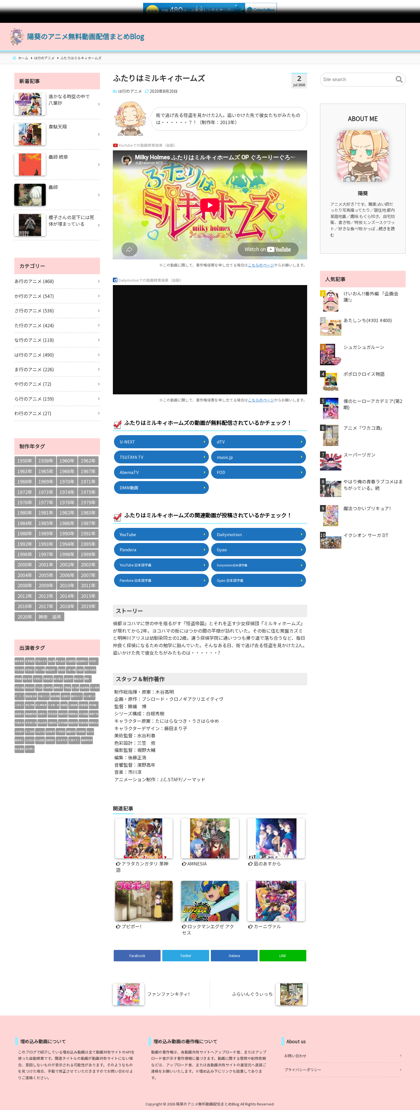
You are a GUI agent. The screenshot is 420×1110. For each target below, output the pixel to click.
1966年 (67, 471)
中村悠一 (93, 661)
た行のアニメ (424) (34, 325)
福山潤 (51, 661)
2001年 (46, 564)
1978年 (67, 502)
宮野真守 (68, 678)
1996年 (24, 554)
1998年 (67, 554)
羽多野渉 (50, 731)
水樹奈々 (42, 713)
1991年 (88, 533)
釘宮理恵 (19, 669)
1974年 (67, 492)
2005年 (46, 575)
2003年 (88, 564)
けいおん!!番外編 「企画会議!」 (370, 296)
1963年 (24, 471)
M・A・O (19, 696)
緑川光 (90, 731)
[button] (399, 79)
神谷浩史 (27, 678)
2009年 (46, 585)
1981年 (46, 512)
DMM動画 (129, 488)
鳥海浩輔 (55, 696)
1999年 (88, 554)
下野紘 (67, 687)
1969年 (46, 481)
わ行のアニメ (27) (32, 413)
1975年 (88, 492)
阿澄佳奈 (52, 713)
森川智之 (58, 678)
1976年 (24, 502)
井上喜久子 (89, 696)
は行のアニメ (130, 91)
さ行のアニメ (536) (34, 310)
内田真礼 (52, 722)
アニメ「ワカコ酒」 (364, 428)
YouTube (128, 534)
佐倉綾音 (84, 687)
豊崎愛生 (58, 687)
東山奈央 (42, 722)
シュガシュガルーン (363, 347)
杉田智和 (70, 661)
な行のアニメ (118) (34, 339)
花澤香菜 (29, 661)
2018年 (67, 606)
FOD (221, 472)
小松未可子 (61, 740)
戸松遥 (38, 687)
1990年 (67, 533)
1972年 (24, 492)
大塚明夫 (60, 731)
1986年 (67, 523)
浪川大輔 (40, 669)
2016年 (24, 606)
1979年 (88, 502)
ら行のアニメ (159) (34, 398)
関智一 (88, 678)
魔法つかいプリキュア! (367, 508)
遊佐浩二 (19, 740)
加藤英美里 (87, 740)
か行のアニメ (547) (34, 295)
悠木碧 (75, 687)
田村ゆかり (77, 696)
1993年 (46, 543)
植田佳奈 (73, 722)
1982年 (67, 512)
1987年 (88, 523)
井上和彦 (94, 687)
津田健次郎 (31, 713)
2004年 (24, 575)
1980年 (24, 512)
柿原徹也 (73, 713)
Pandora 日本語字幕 (135, 580)
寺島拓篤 (83, 722)
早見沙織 (19, 687)
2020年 (24, 616)
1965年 (46, 471)
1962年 (88, 460)
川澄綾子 (65, 696)
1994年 (67, 543)
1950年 (24, 460)
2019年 (88, 606)
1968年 (24, 481)
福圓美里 (70, 731)
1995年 (88, 543)
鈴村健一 (93, 705)
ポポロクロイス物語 (364, 374)
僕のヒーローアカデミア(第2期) (372, 404)
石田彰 (80, 669)
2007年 (88, 575)
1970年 (67, 481)
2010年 (67, 585)
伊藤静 (18, 678)
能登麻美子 (82, 661)
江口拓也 (29, 740)
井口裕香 (83, 713)
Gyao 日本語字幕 (230, 580)
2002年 (67, 564)
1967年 (88, 471)
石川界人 (29, 748)
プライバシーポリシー (302, 1069)
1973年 (46, 492)
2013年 (46, 595)
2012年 (24, 595)
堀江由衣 (60, 661)
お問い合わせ (295, 1055)
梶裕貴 (61, 669)
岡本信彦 (29, 687)
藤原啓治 (93, 722)
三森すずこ (74, 740)
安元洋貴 (29, 705)
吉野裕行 (50, 740)
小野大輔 (70, 669)
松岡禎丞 (48, 687)
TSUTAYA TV (131, 457)
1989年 (46, 533)
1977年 (46, 502)
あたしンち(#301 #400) (367, 320)
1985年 (46, 523)
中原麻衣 (81, 731)
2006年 (67, 575)
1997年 (46, 554)
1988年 (24, 533)
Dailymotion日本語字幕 (232, 565)
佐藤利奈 (62, 713)
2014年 (67, 595)
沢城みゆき (41, 661)
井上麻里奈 (41, 705)
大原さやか (43, 696)
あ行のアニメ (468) (34, 281)
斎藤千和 (93, 713)
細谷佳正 (78, 678)
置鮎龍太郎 (31, 696)
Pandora (128, 549)
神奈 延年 (50, 616)
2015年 (88, 595)
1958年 (46, 460)
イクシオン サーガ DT (366, 535)
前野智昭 (83, 705)
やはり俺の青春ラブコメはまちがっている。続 (373, 484)
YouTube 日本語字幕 (135, 564)
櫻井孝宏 (19, 661)
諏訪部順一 (51, 669)
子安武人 (37, 678)
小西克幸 (73, 705)
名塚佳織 (62, 722)
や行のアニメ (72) (32, 383)
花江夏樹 (29, 731)
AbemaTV (129, 472)
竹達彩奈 (19, 722)
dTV (221, 442)
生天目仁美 (31, 722)
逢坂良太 (19, 713)
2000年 (24, 564)
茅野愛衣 (48, 678)
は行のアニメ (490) (34, 354)
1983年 (88, 512)
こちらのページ (261, 265)
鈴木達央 (19, 748)
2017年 (46, 606)
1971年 (88, 481)
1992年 (24, 543)
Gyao (222, 549)
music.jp (225, 457)
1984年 (24, 523)
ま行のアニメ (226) (34, 369)
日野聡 (64, 705)
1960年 (67, 460)
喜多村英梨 (90, 669)
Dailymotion (229, 534)
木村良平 (19, 731)
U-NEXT (127, 442)
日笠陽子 (29, 669)
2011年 (88, 585)
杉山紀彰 (40, 740)
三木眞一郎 (53, 705)
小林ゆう (19, 705)
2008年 (24, 585)
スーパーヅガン (359, 454)
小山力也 (40, 731)
